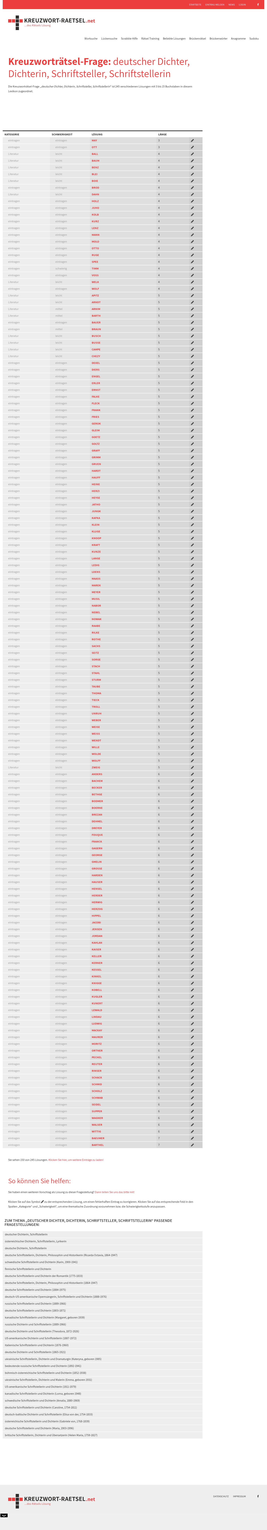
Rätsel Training (150, 38)
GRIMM (96, 457)
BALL (95, 154)
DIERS (96, 370)
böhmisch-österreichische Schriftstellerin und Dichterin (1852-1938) (45, 1373)
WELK (95, 282)
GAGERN (97, 848)
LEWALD (97, 1010)
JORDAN (97, 936)
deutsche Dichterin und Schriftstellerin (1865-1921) (35, 1352)
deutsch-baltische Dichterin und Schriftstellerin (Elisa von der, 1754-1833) (49, 1414)
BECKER (97, 788)
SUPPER (97, 1111)
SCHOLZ (97, 1091)
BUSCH (96, 336)
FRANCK (97, 841)
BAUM (95, 161)
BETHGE (97, 794)
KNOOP (96, 538)
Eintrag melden (214, 4)
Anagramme (238, 38)
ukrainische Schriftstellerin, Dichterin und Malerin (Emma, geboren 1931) (48, 1380)
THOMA (96, 693)
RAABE (96, 626)
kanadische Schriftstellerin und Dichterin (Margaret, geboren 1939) (45, 1317)
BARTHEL (98, 1145)
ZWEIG (96, 767)
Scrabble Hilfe (129, 38)
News (231, 4)
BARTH (96, 316)
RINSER (97, 1071)
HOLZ (95, 201)
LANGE (96, 558)
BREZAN (97, 814)
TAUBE (96, 686)
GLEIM (96, 430)
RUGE (95, 255)
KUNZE (96, 552)
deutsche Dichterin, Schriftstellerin (26, 1248)
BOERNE (97, 808)
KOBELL (97, 990)
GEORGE (97, 855)
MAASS (96, 579)
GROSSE (97, 868)
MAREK (96, 585)
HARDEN (97, 875)
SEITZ (95, 653)
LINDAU (97, 1017)
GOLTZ (96, 444)
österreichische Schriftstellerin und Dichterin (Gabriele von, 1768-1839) (47, 1421)
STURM (96, 680)
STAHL (96, 673)
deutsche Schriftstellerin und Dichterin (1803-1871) (35, 1310)
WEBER (96, 720)
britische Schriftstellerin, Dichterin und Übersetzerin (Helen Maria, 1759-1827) (51, 1435)
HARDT (96, 471)
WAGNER (97, 1118)
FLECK (96, 403)
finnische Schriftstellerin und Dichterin (28, 1269)
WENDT (96, 740)
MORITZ (97, 1044)
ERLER (96, 383)
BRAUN (96, 329)
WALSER (97, 1125)
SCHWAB (97, 1098)
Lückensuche (109, 38)
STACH (96, 666)
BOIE (95, 181)
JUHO (95, 208)
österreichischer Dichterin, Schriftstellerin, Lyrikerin (35, 1241)
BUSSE (96, 343)
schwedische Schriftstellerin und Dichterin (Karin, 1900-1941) (41, 1262)
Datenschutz (221, 1496)
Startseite (195, 4)
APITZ (95, 295)
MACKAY (97, 1030)
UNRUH (97, 713)
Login (242, 4)
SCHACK (97, 1077)
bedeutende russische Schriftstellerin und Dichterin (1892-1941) (43, 1366)
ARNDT (96, 302)
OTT (94, 147)
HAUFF (96, 477)
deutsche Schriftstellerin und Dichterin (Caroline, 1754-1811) (41, 1407)
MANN (96, 235)
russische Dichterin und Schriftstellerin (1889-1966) (35, 1324)
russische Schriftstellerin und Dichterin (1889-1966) (35, 1304)
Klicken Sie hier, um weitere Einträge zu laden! (76, 1160)
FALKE (96, 396)
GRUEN (96, 464)
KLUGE (96, 531)
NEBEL (96, 612)
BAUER (96, 322)
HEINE (96, 484)
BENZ (95, 167)
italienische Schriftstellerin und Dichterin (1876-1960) (37, 1345)
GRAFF (96, 450)
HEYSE (96, 498)
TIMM (95, 268)
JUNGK (96, 511)
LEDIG (95, 565)
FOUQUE (97, 835)
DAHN (95, 194)
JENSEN (97, 929)
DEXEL (96, 363)
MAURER (97, 1037)
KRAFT (96, 545)
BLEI (95, 174)
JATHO (96, 504)
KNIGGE (97, 983)
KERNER (97, 963)
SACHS (96, 646)
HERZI (96, 491)
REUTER (97, 1064)
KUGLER (97, 996)
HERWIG (97, 902)
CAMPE (96, 349)
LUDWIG (97, 1023)
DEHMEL (97, 821)
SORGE (96, 659)
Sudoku (254, 38)
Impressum (239, 1496)
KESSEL (97, 970)
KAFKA (96, 518)
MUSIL (96, 599)
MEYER (96, 592)
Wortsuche (91, 38)
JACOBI (96, 922)
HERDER (97, 895)
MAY (94, 140)
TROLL (96, 707)
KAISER (96, 949)
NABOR (96, 605)
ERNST (96, 390)
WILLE (96, 747)
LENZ (95, 228)
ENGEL (96, 376)
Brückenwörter (218, 38)
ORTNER (97, 1050)
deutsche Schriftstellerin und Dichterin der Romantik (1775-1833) (44, 1276)
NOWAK (97, 619)
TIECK (95, 700)
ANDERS (97, 774)
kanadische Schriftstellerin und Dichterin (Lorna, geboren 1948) (43, 1394)
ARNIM (96, 309)
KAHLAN (97, 943)
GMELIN (97, 862)
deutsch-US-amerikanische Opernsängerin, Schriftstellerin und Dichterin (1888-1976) (56, 1297)
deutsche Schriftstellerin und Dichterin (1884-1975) (35, 1290)
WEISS (96, 734)
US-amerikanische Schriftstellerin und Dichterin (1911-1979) (40, 1387)
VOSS (95, 275)
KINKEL (96, 976)
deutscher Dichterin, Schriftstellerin (26, 1234)
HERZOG (97, 909)
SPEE (95, 262)
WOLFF (96, 761)
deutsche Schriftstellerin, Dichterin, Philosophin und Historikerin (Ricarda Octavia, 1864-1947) (61, 1255)
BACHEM (97, 781)
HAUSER (97, 882)
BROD (95, 187)
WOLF (95, 289)
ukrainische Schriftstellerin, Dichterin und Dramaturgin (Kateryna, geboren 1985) (53, 1359)
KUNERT (97, 1003)
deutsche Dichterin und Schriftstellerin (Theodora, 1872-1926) (42, 1331)
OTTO (95, 248)
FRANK (96, 410)
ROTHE (96, 639)
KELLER (97, 956)
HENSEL (97, 889)
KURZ (95, 221)
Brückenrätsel (197, 38)
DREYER (97, 828)
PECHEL (97, 1057)
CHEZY (96, 356)
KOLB (95, 214)
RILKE (95, 632)
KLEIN (96, 525)
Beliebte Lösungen (174, 38)
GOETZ (96, 437)
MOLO (95, 241)
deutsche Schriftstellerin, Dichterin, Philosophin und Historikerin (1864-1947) (51, 1283)
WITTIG (96, 1131)
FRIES (95, 417)
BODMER (97, 801)
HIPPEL (96, 916)
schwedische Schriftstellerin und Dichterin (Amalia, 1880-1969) (42, 1400)
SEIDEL (96, 1104)
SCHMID (97, 1084)
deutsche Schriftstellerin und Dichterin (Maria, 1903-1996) (39, 1428)
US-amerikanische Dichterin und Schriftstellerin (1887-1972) (41, 1338)
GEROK (96, 423)
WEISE (96, 727)
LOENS (96, 572)
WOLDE (96, 754)
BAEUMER (98, 1138)
